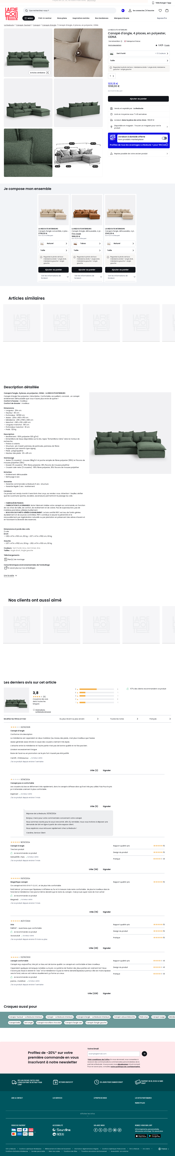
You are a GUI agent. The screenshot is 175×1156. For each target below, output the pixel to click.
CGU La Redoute (134, 1149)
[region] (78, 52)
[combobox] (79, 719)
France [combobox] (164, 1149)
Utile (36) (93, 869)
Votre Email (93, 1048)
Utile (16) (93, 912)
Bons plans (62, 18)
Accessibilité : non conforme (119, 1151)
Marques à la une (121, 18)
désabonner (123, 1064)
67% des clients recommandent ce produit (148, 689)
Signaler (107, 770)
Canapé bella (14, 1022)
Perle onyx (144, 1017)
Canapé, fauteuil (23, 25)
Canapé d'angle (49, 25)
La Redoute (9, 25)
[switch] (142, 138)
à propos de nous (100, 1098)
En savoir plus (157, 1131)
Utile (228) (93, 993)
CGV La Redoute (11, 1149)
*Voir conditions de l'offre (99, 1059)
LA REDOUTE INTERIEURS (117, 30)
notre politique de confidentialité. (125, 1066)
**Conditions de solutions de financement (94, 1151)
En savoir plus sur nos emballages (21, 568)
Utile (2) (94, 770)
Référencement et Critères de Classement (58, 1149)
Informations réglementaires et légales (86, 1149)
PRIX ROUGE (76, 233)
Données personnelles (38, 1151)
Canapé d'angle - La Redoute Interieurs (93, 1017)
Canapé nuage (158, 1017)
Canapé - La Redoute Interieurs (60, 1017)
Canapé (36, 25)
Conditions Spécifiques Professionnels (114, 1149)
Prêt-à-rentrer (45, 18)
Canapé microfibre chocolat (49, 1022)
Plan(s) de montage (16, 559)
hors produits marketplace (131, 138)
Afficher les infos (87, 1113)
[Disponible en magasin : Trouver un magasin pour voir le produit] (167, 126)
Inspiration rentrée (81, 18)
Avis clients (146, 1149)
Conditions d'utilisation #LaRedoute (17, 1151)
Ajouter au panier (138, 98)
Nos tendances (101, 18)
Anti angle (28, 1022)
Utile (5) (94, 806)
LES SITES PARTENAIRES (143, 1098)
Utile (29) (93, 948)
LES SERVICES (57, 1098)
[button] (167, 10)
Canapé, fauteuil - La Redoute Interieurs (25, 1017)
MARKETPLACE (140, 1103)
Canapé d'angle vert (73, 1022)
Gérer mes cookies (54, 1151)
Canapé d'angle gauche (96, 1022)
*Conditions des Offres (70, 1151)
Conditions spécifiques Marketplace (30, 1149)
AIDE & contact (17, 1098)
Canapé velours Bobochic (124, 1017)
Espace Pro (162, 18)
